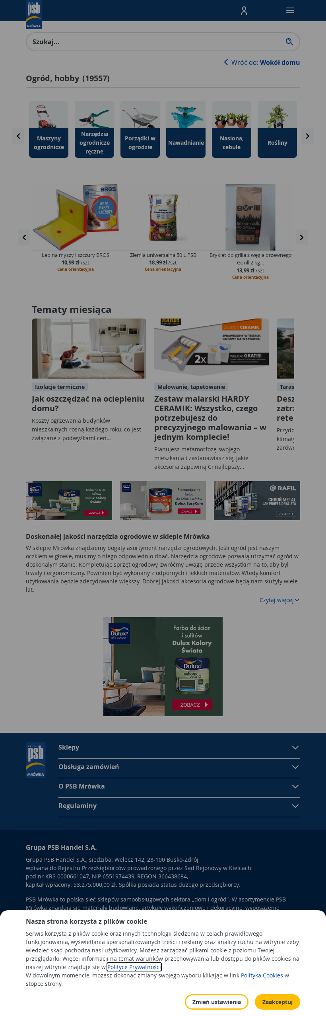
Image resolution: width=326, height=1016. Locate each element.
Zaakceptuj (277, 1002)
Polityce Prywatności (134, 967)
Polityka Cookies (262, 975)
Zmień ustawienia (216, 1002)
